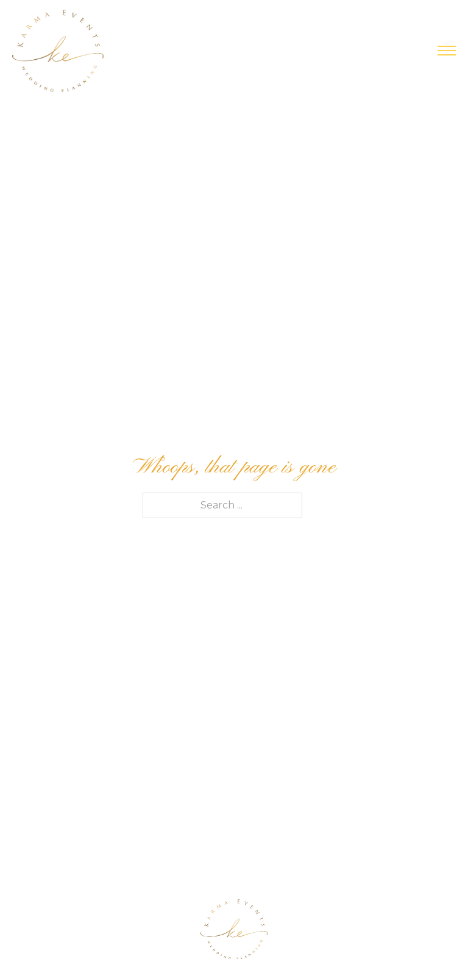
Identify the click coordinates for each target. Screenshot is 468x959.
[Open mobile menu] (447, 50)
